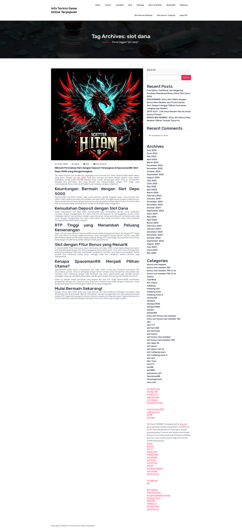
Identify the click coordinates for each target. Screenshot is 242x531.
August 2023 (153, 244)
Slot (130, 5)
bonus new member (156, 264)
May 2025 (151, 186)
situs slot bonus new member (161, 316)
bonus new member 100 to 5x (161, 273)
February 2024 (154, 226)
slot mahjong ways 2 (157, 355)
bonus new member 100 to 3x (161, 270)
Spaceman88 (153, 376)
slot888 (151, 370)
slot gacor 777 (152, 394)
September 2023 (155, 241)
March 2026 (153, 162)
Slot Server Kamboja (143, 15)
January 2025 (154, 198)
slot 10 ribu (151, 460)
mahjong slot (153, 289)
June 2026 (152, 153)
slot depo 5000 (153, 506)
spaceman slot (154, 373)
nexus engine (152, 471)
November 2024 (155, 204)
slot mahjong (152, 400)
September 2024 (155, 211)
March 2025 (152, 192)
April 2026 (152, 159)
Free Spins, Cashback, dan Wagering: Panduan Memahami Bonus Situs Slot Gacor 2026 (169, 93)
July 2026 (152, 150)
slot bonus (152, 334)
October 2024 (154, 208)
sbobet (150, 310)
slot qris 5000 (79, 178)
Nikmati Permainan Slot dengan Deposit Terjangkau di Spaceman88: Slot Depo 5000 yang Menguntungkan (96, 170)
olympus (151, 301)
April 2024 (152, 220)
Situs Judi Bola (155, 5)
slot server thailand (155, 468)
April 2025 (152, 189)
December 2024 (155, 201)
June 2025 (152, 183)
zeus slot (151, 382)
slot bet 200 (153, 328)
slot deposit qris (153, 389)
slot (148, 483)
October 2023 (154, 238)
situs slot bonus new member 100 (163, 319)
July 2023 (152, 247)
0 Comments (101, 164)
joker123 (183, 15)
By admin (75, 164)
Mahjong (183, 5)
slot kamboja (152, 457)
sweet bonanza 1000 (155, 409)
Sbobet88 (170, 5)
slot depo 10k (152, 392)
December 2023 (155, 232)
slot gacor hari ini (155, 349)
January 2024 (154, 229)
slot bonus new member (159, 337)
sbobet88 (152, 313)
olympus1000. (153, 307)
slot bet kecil (153, 331)
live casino (152, 282)
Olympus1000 (153, 304)
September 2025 (155, 174)
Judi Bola (120, 5)
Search (151, 69)
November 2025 (155, 168)
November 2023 (155, 235)
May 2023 (151, 253)
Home (97, 5)
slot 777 (151, 325)
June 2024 (152, 214)
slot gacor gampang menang (158, 495)
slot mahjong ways (156, 352)
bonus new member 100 (158, 267)
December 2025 (155, 165)
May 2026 (151, 156)
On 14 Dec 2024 (61, 164)
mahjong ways (154, 292)
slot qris (151, 358)
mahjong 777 (152, 504)
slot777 (151, 364)
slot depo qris (152, 480)
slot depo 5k (153, 343)
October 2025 (154, 171)
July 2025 (152, 180)
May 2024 (151, 217)
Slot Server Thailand (166, 15)
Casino (108, 5)
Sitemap (140, 5)
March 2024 (153, 223)
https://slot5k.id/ (154, 493)
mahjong (151, 285)
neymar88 (152, 298)
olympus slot (152, 452)
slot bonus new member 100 (161, 340)
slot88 (150, 367)
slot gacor (152, 346)
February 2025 (154, 195)
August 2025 (153, 177)
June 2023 (152, 250)
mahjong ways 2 (155, 295)
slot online (151, 418)
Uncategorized (154, 379)
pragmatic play (153, 397)
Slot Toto (151, 361)
